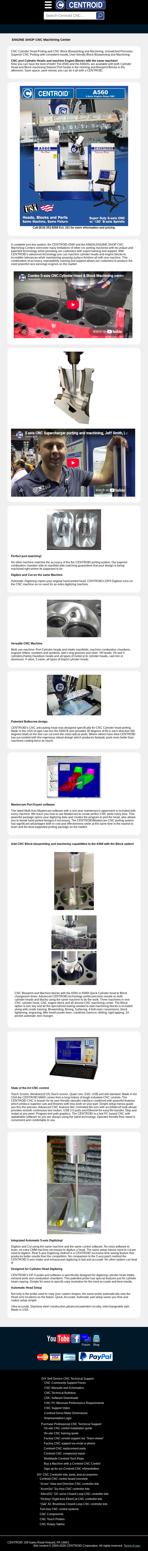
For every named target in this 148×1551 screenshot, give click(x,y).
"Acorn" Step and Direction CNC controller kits (69, 1483)
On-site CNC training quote (61, 1433)
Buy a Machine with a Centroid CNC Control (72, 1463)
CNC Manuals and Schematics (64, 1387)
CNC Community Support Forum (65, 1382)
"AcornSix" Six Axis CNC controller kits (65, 1488)
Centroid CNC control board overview (64, 1478)
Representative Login (58, 1418)
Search (100, 15)
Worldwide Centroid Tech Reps (64, 1458)
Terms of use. (132, 1545)
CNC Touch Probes (52, 1519)
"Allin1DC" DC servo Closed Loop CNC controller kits (74, 1493)
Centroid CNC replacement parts (65, 1448)
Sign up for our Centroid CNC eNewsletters (71, 1468)
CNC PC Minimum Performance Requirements (74, 1403)
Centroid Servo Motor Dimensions (66, 1413)
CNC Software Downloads (61, 1397)
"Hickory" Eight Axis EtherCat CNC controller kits (71, 1498)
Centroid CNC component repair (64, 1453)
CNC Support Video (57, 1408)
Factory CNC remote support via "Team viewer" (74, 1438)
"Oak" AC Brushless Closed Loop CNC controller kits (73, 1504)
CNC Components (51, 1514)
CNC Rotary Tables (52, 1524)
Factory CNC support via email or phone (69, 1443)
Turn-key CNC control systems (59, 1509)
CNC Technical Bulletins (60, 1392)
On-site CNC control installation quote (68, 1428)
